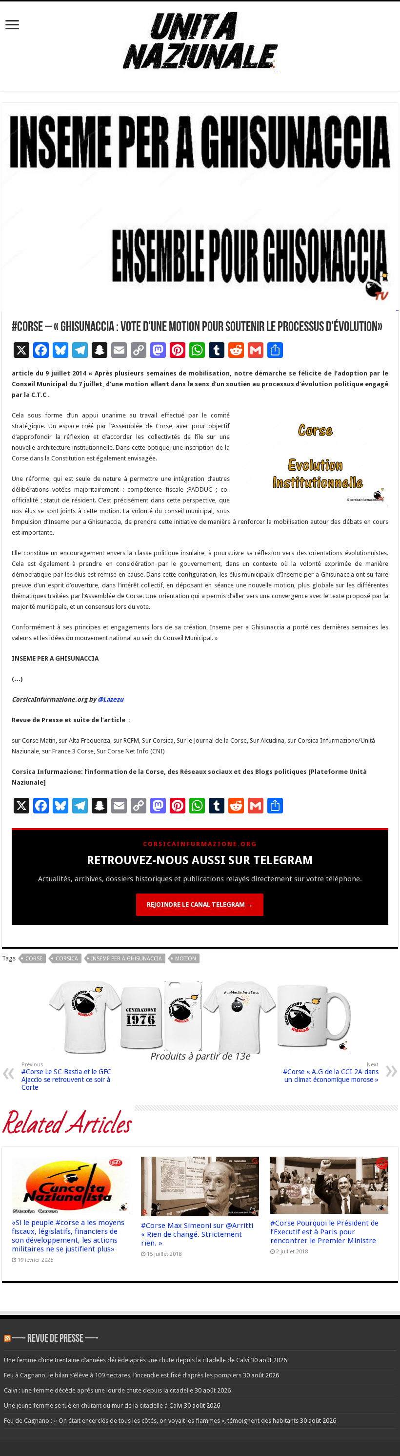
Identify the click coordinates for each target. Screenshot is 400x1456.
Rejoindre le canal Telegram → (200, 904)
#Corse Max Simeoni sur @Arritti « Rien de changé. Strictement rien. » (197, 1234)
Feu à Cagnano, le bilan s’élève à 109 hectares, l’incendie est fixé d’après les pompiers (122, 1375)
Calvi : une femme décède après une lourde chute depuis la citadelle (98, 1390)
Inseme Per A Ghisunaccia (126, 959)
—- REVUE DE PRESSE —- (55, 1339)
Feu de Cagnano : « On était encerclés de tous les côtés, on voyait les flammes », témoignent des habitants (151, 1420)
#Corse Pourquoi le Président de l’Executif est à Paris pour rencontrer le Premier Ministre (324, 1232)
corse (33, 959)
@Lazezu (111, 699)
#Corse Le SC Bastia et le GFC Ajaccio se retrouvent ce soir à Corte (66, 1076)
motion (185, 959)
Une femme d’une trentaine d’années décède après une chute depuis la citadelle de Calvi (126, 1360)
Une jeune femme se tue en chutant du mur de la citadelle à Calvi (93, 1405)
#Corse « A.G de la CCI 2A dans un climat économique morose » (331, 1072)
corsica (67, 959)
